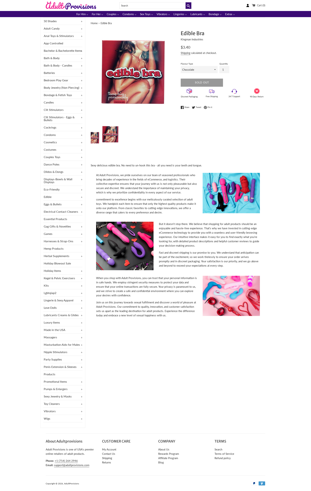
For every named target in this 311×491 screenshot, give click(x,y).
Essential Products (55, 219)
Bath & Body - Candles (58, 65)
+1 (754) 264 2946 (66, 460)
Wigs (47, 418)
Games (48, 233)
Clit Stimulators (54, 109)
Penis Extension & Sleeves (60, 366)
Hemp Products (54, 248)
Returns (106, 462)
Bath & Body (52, 58)
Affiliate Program (168, 458)
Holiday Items (52, 270)
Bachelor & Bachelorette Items (63, 50)
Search (218, 449)
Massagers (50, 337)
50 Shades (50, 21)
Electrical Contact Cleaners (61, 211)
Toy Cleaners (52, 403)
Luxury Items (52, 322)
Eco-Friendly (52, 189)
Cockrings (50, 127)
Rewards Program (168, 453)
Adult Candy (52, 28)
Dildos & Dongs (53, 171)
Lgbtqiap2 (50, 293)
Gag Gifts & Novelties (57, 226)
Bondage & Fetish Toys (58, 95)
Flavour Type (187, 63)
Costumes (50, 149)
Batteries (49, 72)
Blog (161, 462)
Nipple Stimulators (55, 352)
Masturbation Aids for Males (62, 344)
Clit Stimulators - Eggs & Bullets (59, 118)
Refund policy (223, 458)
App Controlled (53, 43)
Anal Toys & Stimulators (59, 35)
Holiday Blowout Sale (57, 263)
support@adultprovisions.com (71, 465)
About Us (163, 449)
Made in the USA (54, 329)
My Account (109, 449)
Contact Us (108, 453)
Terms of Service (224, 453)
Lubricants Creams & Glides (61, 315)
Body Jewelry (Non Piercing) (61, 87)
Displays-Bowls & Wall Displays (58, 180)
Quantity (223, 63)
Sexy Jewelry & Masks (58, 396)
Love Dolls (50, 307)
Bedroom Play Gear (56, 80)
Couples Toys (52, 157)
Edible (47, 196)
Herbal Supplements (56, 256)
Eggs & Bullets (53, 204)
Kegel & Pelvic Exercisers (59, 278)
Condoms (50, 134)
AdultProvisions (71, 483)
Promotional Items (55, 381)
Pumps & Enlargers (55, 389)
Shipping (185, 52)
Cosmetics (50, 142)
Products (49, 374)
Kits (46, 285)
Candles (49, 102)
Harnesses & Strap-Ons (58, 241)
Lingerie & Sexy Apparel (58, 300)
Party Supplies (53, 359)
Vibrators (50, 411)
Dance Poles (51, 164)
